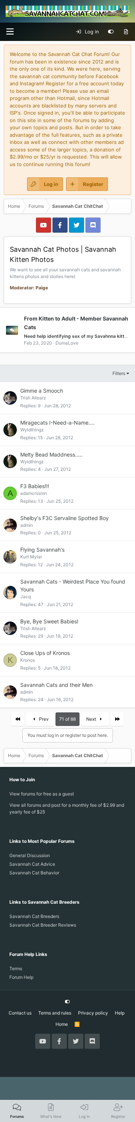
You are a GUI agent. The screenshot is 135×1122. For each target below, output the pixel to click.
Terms (15, 968)
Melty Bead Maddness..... (51, 454)
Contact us (20, 1013)
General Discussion (29, 855)
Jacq (25, 596)
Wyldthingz (32, 429)
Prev (43, 719)
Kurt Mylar (31, 556)
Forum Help (21, 977)
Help (119, 1013)
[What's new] (126, 31)
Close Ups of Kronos (45, 653)
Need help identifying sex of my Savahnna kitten (77, 336)
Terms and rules (54, 1013)
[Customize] (111, 31)
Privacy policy (93, 1013)
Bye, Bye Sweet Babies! (49, 621)
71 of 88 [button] (67, 719)
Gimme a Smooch (41, 390)
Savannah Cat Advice (32, 864)
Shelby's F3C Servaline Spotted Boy (64, 518)
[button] (10, 32)
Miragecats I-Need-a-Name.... (57, 422)
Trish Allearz (33, 398)
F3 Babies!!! (34, 486)
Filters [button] (118, 373)
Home (62, 1024)
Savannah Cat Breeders (34, 916)
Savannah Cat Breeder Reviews (42, 925)
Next (91, 719)
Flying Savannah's (42, 549)
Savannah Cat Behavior (34, 873)
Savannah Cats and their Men (56, 685)
